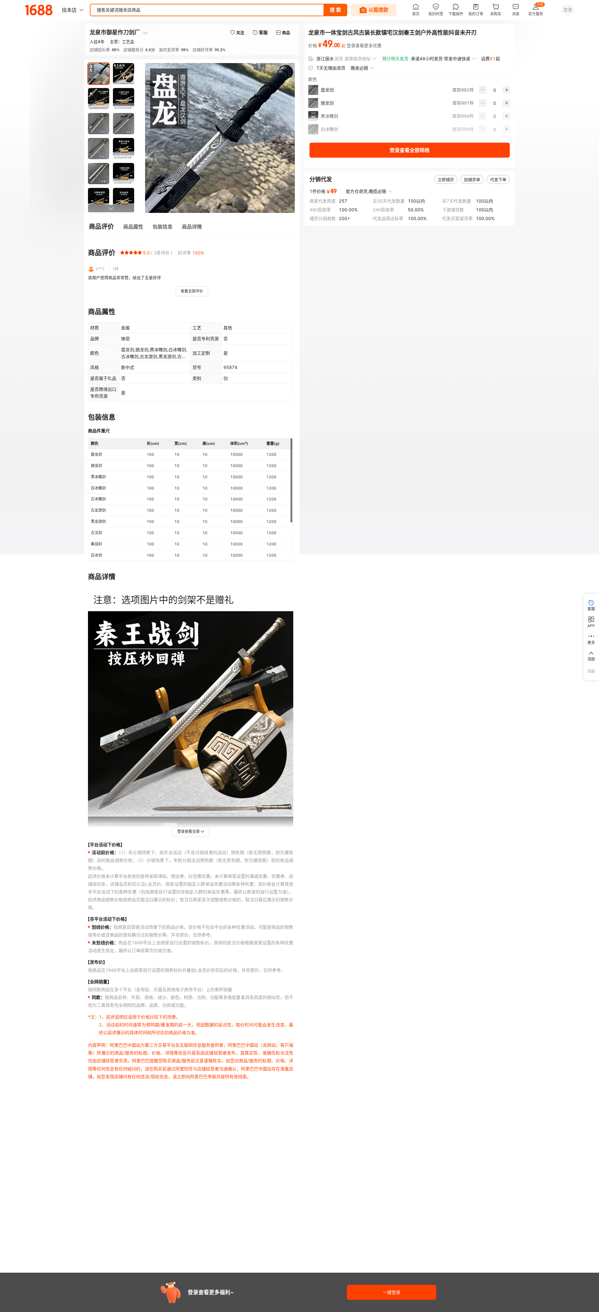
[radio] (122, 252)
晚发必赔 (359, 68)
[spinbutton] (494, 90)
